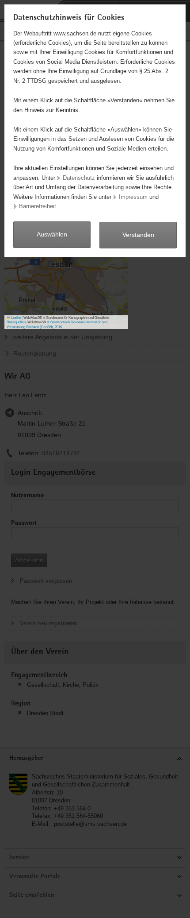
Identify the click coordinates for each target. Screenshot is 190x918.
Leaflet (15, 317)
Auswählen (52, 234)
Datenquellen (16, 321)
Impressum (133, 197)
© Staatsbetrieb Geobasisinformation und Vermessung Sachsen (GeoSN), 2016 (57, 324)
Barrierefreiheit (37, 206)
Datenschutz (79, 177)
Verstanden (138, 234)
